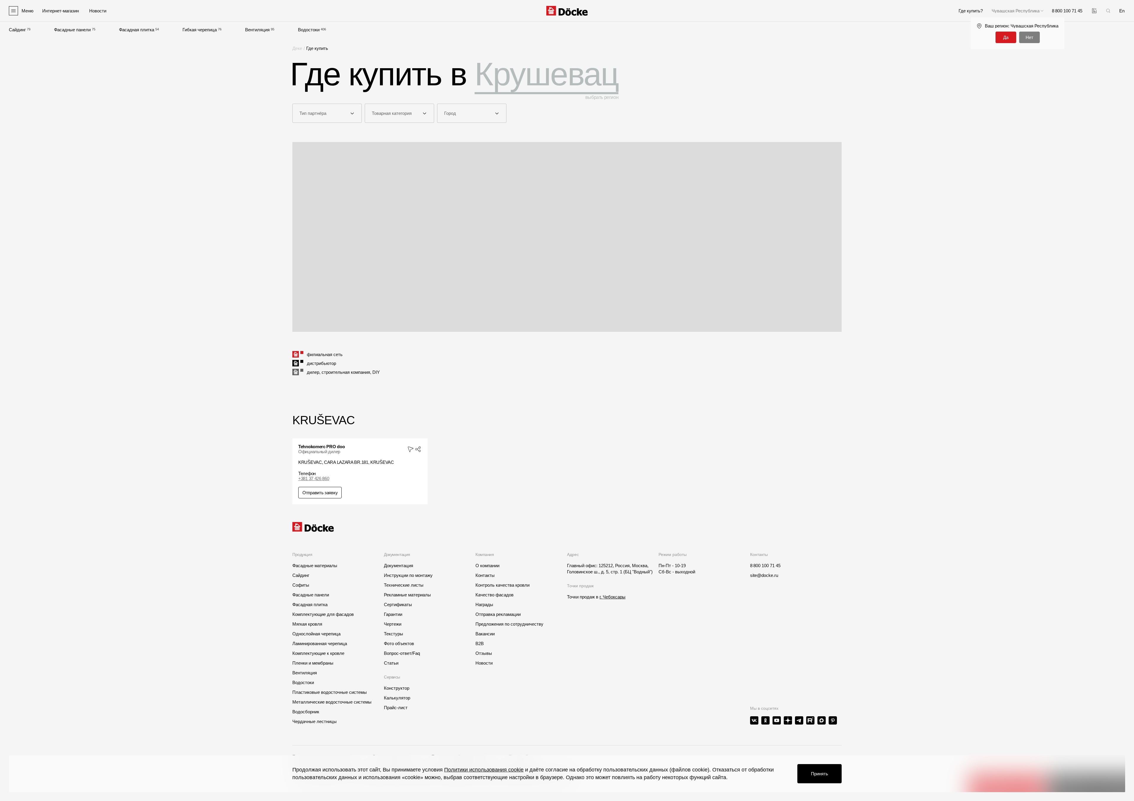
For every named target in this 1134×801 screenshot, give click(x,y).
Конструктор (396, 688)
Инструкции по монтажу (408, 575)
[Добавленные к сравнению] (1094, 11)
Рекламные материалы (407, 594)
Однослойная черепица (316, 633)
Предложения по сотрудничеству (509, 624)
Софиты (300, 585)
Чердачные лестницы (314, 721)
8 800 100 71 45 (765, 565)
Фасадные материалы (314, 565)
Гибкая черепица (200, 29)
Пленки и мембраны (312, 662)
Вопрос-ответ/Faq (402, 653)
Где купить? (971, 11)
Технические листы (403, 585)
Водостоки (309, 29)
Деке (297, 48)
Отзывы (483, 653)
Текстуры (393, 633)
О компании (487, 565)
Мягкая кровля (307, 624)
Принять (819, 773)
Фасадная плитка (136, 29)
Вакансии (485, 633)
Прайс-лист (396, 707)
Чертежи (392, 624)
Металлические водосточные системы (332, 701)
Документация (398, 565)
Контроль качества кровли (502, 585)
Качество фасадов (494, 594)
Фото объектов (399, 643)
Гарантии (393, 614)
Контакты (485, 575)
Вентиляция (257, 29)
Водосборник (305, 711)
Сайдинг (17, 29)
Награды (484, 604)
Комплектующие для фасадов (323, 614)
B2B (479, 643)
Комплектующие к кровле (318, 653)
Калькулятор (397, 697)
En (1122, 10)
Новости (484, 662)
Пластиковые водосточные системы (329, 692)
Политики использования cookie (484, 770)
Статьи (391, 662)
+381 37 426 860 (313, 478)
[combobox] (327, 113)
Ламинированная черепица (319, 643)
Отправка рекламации (498, 614)
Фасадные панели (72, 29)
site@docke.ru (764, 575)
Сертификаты (398, 604)
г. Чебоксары (612, 596)
